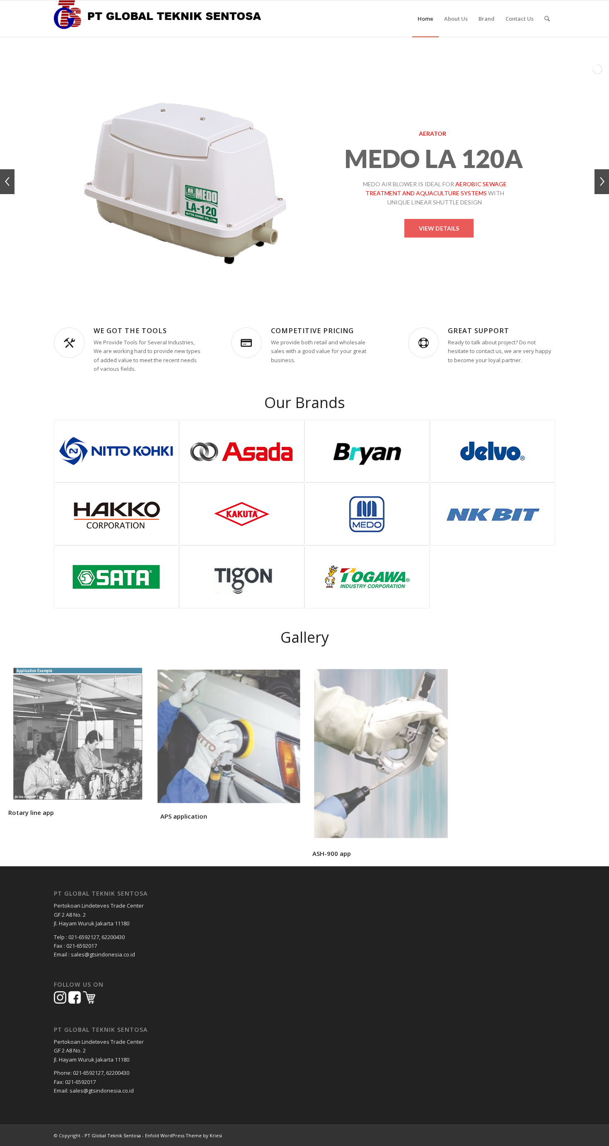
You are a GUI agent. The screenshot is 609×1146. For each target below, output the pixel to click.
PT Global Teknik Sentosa (113, 1135)
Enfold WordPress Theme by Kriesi (183, 1135)
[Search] (547, 18)
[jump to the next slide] (601, 181)
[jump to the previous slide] (7, 181)
